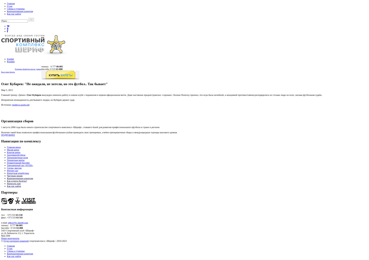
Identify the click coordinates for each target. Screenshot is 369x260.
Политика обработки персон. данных (28, 69)
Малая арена (13, 150)
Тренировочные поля (17, 157)
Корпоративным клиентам (20, 11)
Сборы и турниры (16, 9)
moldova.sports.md (20, 105)
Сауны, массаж (14, 168)
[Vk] (8, 26)
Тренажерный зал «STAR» (20, 165)
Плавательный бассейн (18, 163)
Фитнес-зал (12, 170)
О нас (10, 6)
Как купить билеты (8, 72)
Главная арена (14, 147)
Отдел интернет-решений (16, 241)
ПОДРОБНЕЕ (8, 135)
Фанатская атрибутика (18, 173)
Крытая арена (13, 152)
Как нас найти (14, 14)
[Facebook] (7, 31)
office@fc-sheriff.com (18, 223)
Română (11, 61)
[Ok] (7, 28)
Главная (11, 3)
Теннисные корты (16, 160)
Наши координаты (10, 238)
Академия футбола (16, 155)
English (10, 59)
